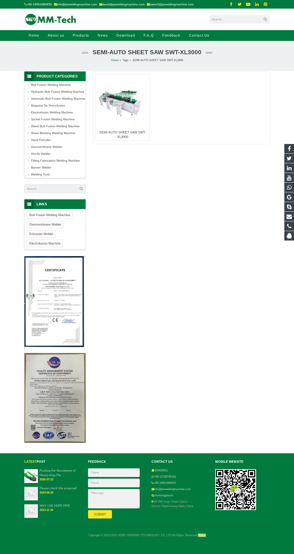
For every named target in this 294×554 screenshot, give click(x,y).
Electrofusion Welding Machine (52, 112)
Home (114, 60)
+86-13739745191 (165, 476)
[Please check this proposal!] (31, 499)
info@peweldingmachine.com (77, 4)
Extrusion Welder (41, 234)
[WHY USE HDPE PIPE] (31, 516)
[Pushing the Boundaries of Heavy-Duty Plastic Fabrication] (31, 482)
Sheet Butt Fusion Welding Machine (55, 126)
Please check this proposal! (58, 488)
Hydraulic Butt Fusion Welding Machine (57, 91)
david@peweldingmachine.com (123, 4)
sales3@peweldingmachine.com (172, 4)
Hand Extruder (41, 140)
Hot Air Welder (41, 153)
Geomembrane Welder (46, 147)
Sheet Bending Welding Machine (53, 133)
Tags (125, 60)
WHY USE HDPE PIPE (55, 505)
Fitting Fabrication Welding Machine (55, 160)
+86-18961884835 (39, 4)
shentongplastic (163, 495)
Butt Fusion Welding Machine (51, 85)
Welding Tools (40, 174)
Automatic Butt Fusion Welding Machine (58, 98)
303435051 (161, 470)
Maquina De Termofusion (48, 105)
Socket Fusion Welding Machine (53, 119)
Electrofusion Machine (44, 243)
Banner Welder (41, 167)
